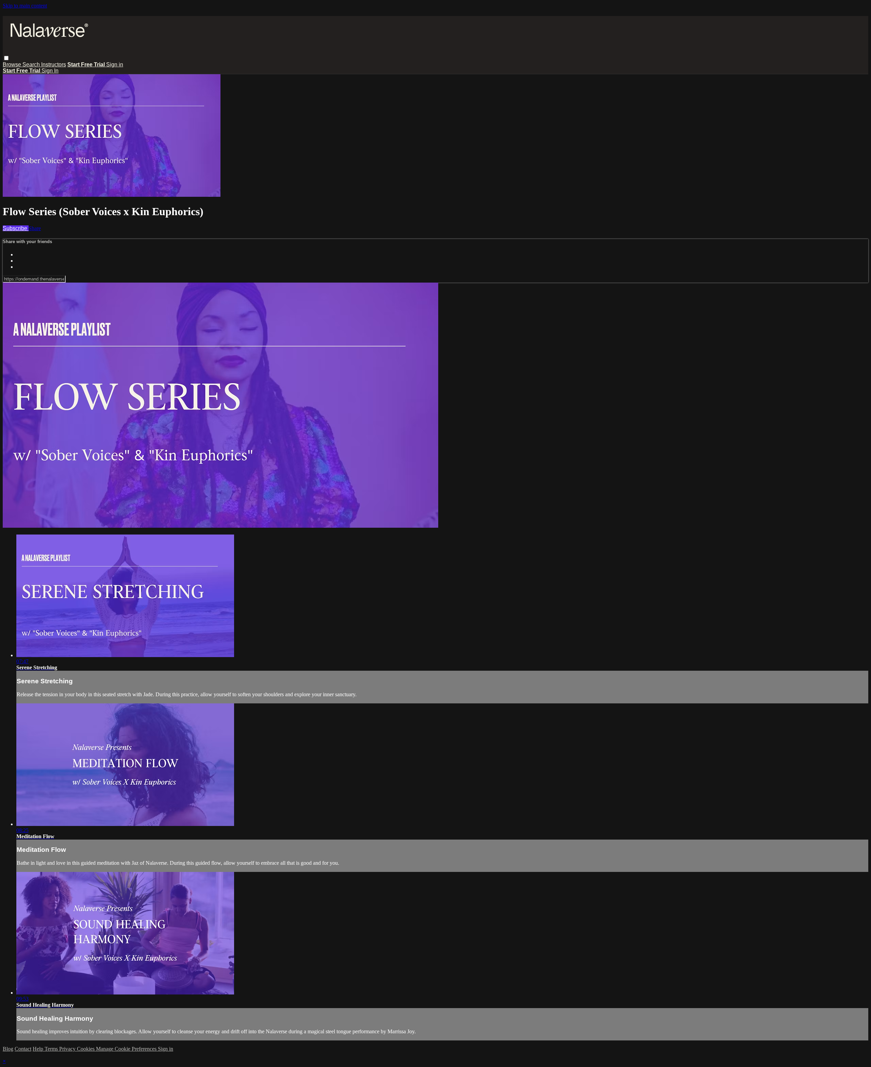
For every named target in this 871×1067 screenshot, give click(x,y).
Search (31, 64)
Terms (52, 1049)
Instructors (53, 64)
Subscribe (16, 228)
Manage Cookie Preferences (127, 1049)
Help (39, 1049)
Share (35, 228)
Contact (23, 1049)
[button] (6, 58)
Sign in (114, 64)
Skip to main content (25, 6)
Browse (12, 64)
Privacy (68, 1049)
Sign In (50, 71)
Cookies (86, 1049)
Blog (8, 1049)
